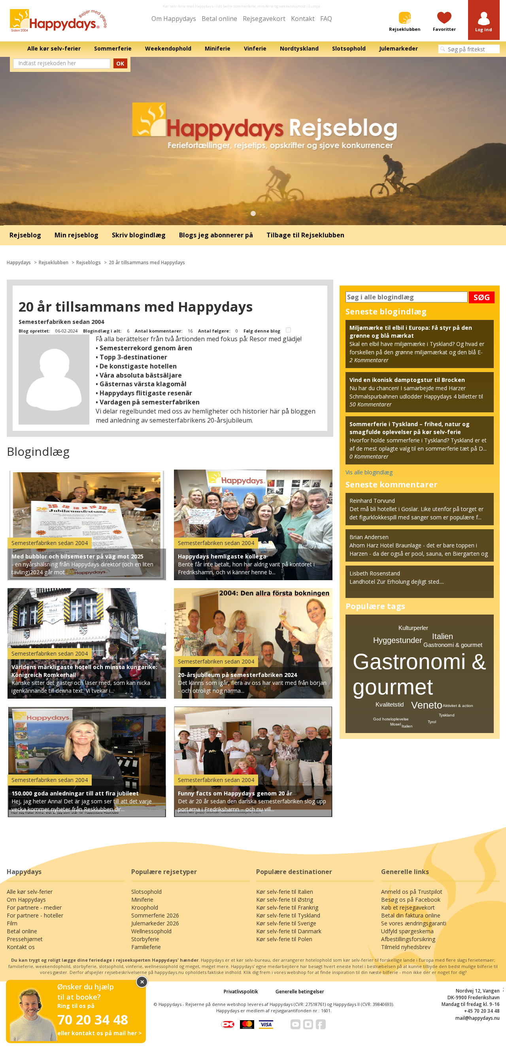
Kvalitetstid (390, 704)
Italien (442, 636)
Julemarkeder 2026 (155, 923)
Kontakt (303, 18)
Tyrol (432, 722)
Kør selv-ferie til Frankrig (287, 907)
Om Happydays (173, 18)
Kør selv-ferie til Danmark (288, 931)
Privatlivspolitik (241, 991)
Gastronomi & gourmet (452, 644)
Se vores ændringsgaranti (413, 923)
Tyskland (447, 715)
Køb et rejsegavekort (408, 907)
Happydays (19, 262)
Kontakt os (21, 947)
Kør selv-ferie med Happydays (188, 6)
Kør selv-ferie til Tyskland (288, 915)
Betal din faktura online (410, 915)
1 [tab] (253, 214)
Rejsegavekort (264, 18)
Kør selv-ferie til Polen (284, 939)
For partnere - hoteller (35, 915)
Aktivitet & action (458, 705)
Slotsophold (146, 891)
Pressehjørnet (25, 939)
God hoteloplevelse (391, 719)
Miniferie (142, 899)
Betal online (219, 18)
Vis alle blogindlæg (369, 472)
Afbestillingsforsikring (408, 939)
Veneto (426, 705)
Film (12, 923)
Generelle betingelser (300, 991)
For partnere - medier (34, 907)
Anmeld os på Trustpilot (411, 891)
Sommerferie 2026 (155, 915)
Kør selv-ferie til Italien (284, 891)
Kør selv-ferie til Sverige (286, 923)
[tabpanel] (253, 141)
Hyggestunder (397, 640)
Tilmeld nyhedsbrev (405, 947)
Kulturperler (413, 627)
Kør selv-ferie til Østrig (284, 899)
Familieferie (146, 947)
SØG (482, 297)
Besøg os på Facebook (410, 899)
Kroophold (144, 907)
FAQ (326, 18)
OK (120, 63)
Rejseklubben (53, 262)
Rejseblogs (88, 262)
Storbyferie (145, 939)
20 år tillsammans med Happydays (147, 262)
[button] (484, 22)
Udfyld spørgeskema (407, 931)
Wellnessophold (151, 931)
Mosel (395, 724)
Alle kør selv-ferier (30, 891)
